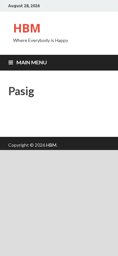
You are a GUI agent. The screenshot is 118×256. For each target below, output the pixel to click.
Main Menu (31, 62)
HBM (27, 28)
